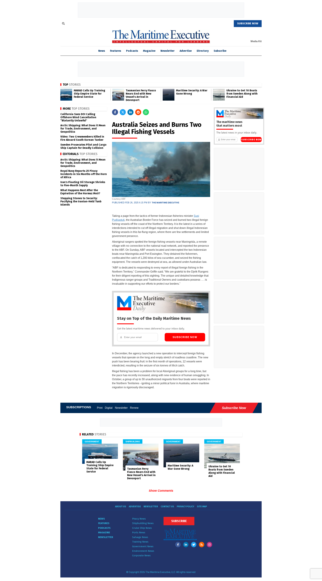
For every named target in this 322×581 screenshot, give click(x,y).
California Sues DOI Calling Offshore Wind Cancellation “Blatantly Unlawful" (78, 117)
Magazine (149, 50)
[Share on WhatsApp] (146, 112)
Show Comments (161, 490)
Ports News (138, 532)
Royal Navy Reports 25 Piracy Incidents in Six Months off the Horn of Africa (83, 174)
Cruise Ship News (142, 527)
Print (99, 407)
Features (115, 50)
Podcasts (132, 50)
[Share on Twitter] (123, 112)
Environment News (143, 550)
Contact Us (167, 506)
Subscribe (220, 50)
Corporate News (141, 555)
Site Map (202, 506)
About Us (120, 506)
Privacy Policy (185, 506)
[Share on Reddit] (138, 112)
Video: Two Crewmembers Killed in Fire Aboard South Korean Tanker (82, 138)
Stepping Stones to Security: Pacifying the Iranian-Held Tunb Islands (80, 201)
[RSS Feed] (201, 544)
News (101, 518)
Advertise (186, 50)
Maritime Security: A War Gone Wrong (191, 92)
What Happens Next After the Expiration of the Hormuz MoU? (80, 192)
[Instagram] (209, 544)
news (101, 50)
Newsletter (167, 50)
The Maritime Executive (165, 202)
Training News (140, 541)
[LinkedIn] (186, 544)
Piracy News (139, 518)
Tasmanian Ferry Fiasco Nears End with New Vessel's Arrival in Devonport (141, 95)
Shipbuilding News (143, 523)
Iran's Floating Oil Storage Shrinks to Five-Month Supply (82, 184)
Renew (134, 407)
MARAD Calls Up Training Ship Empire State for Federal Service (89, 93)
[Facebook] (178, 544)
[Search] (63, 24)
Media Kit (256, 41)
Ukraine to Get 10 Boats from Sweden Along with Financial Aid (242, 93)
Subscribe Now (185, 337)
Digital (109, 407)
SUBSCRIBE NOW (247, 23)
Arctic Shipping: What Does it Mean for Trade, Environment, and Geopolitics (82, 128)
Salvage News (140, 537)
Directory (203, 50)
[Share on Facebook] (115, 112)
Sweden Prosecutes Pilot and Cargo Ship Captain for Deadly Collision (83, 146)
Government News (142, 546)
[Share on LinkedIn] (130, 112)
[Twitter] (193, 544)
